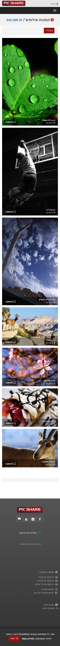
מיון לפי (50, 30)
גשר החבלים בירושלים (47, 300)
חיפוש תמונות (48, 589)
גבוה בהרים (50, 340)
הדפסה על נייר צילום (45, 584)
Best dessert (49, 421)
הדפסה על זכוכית (46, 580)
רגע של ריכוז (50, 210)
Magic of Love (48, 120)
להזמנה (9, 122)
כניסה (54, 4)
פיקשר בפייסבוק (47, 572)
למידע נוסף (28, 638)
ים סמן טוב (14, 20)
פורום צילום (49, 604)
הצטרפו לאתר (49, 608)
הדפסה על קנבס (47, 577)
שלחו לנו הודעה (28, 532)
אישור (12, 638)
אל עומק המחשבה (48, 462)
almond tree (49, 381)
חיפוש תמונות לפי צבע (44, 592)
